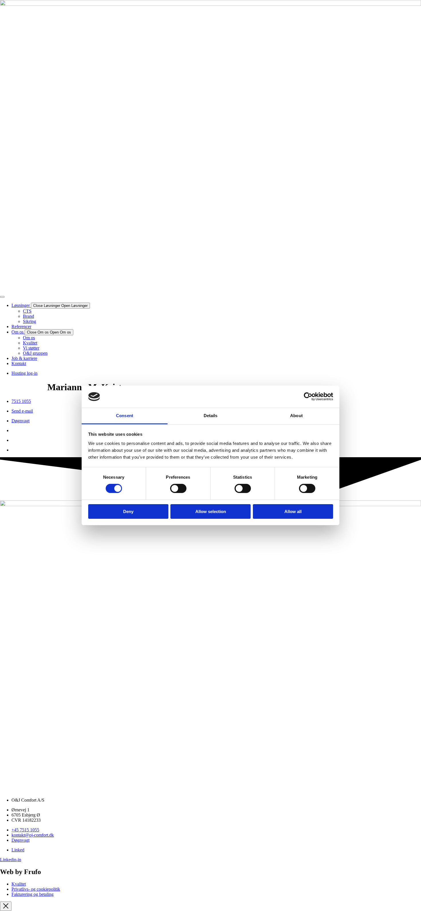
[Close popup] (5, 906)
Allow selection (210, 511)
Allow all (293, 511)
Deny (128, 511)
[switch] (178, 488)
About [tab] (296, 415)
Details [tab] (211, 415)
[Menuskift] (2, 297)
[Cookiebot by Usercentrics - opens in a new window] (308, 396)
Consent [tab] (124, 415)
